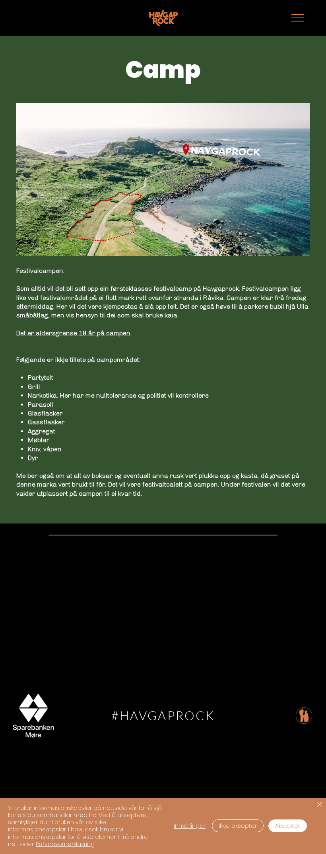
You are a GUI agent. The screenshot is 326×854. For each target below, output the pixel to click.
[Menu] (298, 18)
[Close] (319, 805)
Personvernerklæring (65, 844)
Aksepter (287, 826)
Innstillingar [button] (190, 826)
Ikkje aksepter (238, 826)
